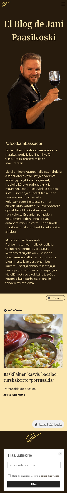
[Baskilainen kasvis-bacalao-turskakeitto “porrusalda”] (33, 341)
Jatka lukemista (14, 394)
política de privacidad (50, 476)
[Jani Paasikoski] (6, 5)
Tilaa (34, 484)
